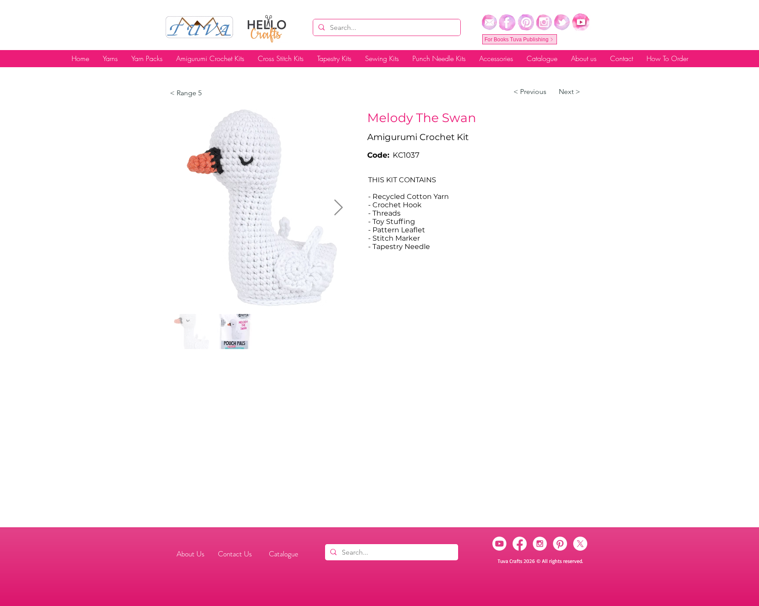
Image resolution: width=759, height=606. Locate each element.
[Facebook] (520, 544)
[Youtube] (499, 544)
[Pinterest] (560, 544)
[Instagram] (540, 544)
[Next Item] (338, 207)
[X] (580, 544)
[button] (529, 92)
